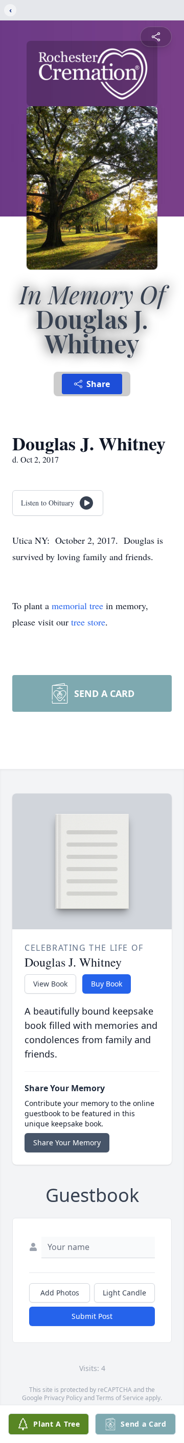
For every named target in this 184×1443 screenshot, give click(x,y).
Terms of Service (120, 1397)
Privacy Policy (63, 1397)
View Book (50, 984)
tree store (88, 622)
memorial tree (77, 605)
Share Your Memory (67, 1142)
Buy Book (106, 984)
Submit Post (92, 1316)
